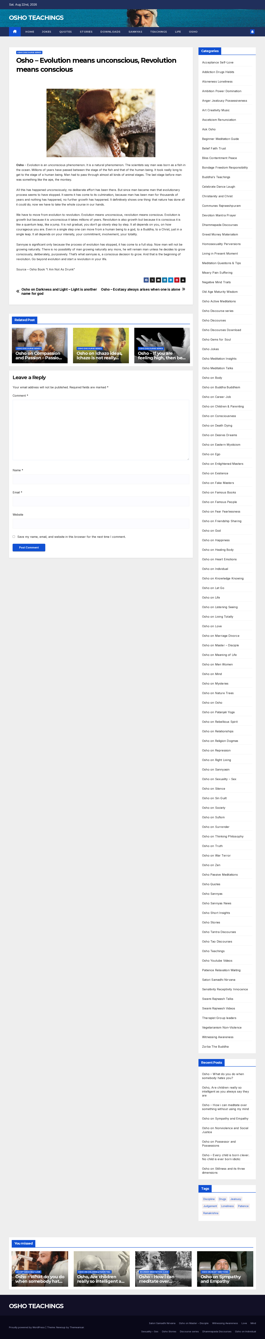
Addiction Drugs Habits (218, 72)
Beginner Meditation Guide (220, 139)
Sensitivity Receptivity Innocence (225, 989)
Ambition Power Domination (221, 91)
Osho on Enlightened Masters (222, 464)
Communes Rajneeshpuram (221, 206)
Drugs (222, 1199)
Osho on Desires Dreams (219, 435)
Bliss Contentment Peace (219, 158)
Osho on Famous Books (219, 492)
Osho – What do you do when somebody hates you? (39, 1281)
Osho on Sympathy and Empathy (225, 1118)
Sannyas (135, 31)
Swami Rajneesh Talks (217, 999)
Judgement (210, 1206)
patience (243, 1206)
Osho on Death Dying (217, 425)
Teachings (158, 31)
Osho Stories (211, 922)
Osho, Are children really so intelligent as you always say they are (225, 1091)
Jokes (46, 31)
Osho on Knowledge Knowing (223, 578)
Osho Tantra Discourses (219, 932)
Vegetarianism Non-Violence (222, 1027)
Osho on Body (212, 378)
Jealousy (235, 1199)
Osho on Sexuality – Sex (219, 779)
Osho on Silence (213, 788)
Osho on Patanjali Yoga (218, 712)
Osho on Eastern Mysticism (221, 444)
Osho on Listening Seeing (220, 607)
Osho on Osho (212, 702)
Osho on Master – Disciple (220, 645)
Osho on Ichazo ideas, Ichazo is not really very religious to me (99, 358)
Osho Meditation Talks (217, 368)
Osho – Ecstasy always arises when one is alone (140, 289)
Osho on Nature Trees (218, 693)
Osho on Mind (212, 674)
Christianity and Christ (217, 196)
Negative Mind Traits (216, 282)
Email (17, 492)
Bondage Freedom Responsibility (225, 167)
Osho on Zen (211, 865)
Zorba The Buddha (215, 1046)
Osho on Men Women (217, 664)
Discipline (209, 1199)
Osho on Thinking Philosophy (223, 836)
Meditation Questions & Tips (221, 263)
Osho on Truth (212, 846)
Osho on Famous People (219, 502)
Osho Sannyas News (216, 903)
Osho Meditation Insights (219, 358)
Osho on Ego (211, 454)
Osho (193, 31)
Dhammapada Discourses (220, 225)
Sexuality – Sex (149, 1331)
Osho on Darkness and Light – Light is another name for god (59, 291)
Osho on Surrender (215, 827)
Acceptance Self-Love (217, 62)
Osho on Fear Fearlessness (221, 511)
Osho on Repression (216, 750)
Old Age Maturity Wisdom (220, 292)
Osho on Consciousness (219, 416)
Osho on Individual (215, 569)
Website (18, 514)
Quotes (65, 31)
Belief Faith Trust (214, 148)
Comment (20, 395)
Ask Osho (209, 129)
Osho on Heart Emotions (219, 559)
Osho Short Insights (216, 913)
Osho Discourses (214, 320)
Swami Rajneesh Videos (218, 1008)
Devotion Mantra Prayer (219, 215)
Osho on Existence (215, 473)
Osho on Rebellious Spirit (220, 721)
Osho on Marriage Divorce (220, 635)
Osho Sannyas (212, 893)
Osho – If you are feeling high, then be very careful (160, 358)
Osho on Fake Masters (218, 483)
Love (244, 1323)
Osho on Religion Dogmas (220, 741)
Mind (253, 1323)
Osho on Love (212, 626)
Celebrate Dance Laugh (218, 186)
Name (18, 470)
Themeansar (77, 1327)
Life (178, 31)
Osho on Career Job (216, 397)
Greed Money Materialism (220, 234)
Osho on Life (211, 597)
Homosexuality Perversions (221, 244)
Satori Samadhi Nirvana (218, 979)
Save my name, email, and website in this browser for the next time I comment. (71, 537)
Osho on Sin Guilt (214, 798)
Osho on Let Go (213, 588)
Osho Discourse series (29, 52)
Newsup (60, 1327)
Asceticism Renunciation (219, 120)
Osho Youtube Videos (217, 960)
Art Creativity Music (216, 110)
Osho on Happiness (216, 540)
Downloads (110, 31)
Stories (86, 31)
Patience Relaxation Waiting (221, 970)
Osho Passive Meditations (220, 874)
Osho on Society (213, 807)
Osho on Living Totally (217, 616)
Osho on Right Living (216, 760)
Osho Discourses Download (221, 330)
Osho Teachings (213, 951)
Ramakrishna (210, 1213)
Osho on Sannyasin (215, 769)
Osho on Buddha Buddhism (221, 387)
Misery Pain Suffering (217, 272)
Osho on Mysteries (215, 683)
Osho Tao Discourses (217, 941)
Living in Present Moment (220, 253)
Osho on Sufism (213, 817)
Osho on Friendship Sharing (221, 521)
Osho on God (211, 530)
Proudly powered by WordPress (27, 1327)
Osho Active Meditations (219, 301)
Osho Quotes (211, 884)
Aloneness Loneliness (217, 81)
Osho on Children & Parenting (223, 406)
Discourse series (189, 1331)
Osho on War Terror (216, 855)
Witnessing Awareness (217, 1037)
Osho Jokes (210, 349)
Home (29, 31)
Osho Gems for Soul (216, 339)
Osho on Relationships (217, 731)
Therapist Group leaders (219, 1018)
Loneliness (227, 1206)
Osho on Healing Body (218, 550)
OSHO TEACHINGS (36, 17)
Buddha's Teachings (216, 177)
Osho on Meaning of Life (219, 655)
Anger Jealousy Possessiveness (224, 100)
